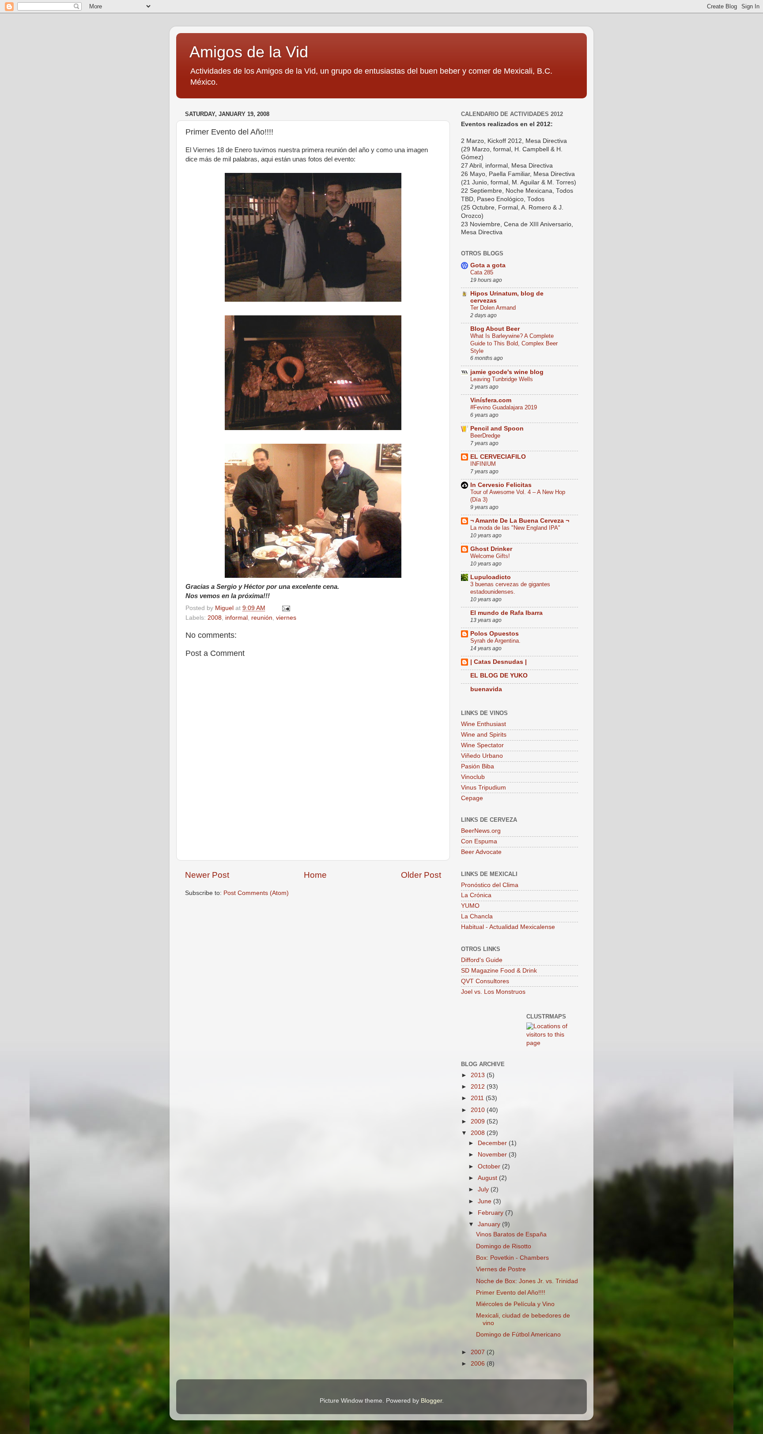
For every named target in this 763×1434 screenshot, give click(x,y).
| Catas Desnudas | (498, 662)
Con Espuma (479, 841)
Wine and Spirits (483, 734)
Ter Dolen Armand (493, 307)
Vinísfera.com (490, 400)
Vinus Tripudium (483, 787)
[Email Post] (285, 608)
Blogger (431, 1400)
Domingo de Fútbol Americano (518, 1334)
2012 (479, 1086)
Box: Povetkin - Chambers (512, 1257)
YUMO (470, 905)
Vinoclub (473, 777)
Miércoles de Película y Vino (515, 1304)
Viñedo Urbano (482, 756)
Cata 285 (481, 272)
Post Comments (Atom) (256, 893)
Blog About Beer (495, 329)
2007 (479, 1352)
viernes (286, 617)
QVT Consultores (485, 981)
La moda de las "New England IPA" (515, 527)
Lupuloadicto (490, 577)
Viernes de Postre (501, 1269)
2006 (479, 1363)
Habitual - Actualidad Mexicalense (508, 927)
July (484, 1189)
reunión (261, 617)
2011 (478, 1098)
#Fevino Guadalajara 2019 (503, 407)
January (490, 1224)
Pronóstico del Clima (489, 885)
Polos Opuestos (494, 633)
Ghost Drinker (491, 549)
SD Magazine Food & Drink (499, 970)
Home (315, 875)
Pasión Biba (477, 766)
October (490, 1166)
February (491, 1212)
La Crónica (476, 895)
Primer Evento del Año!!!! (510, 1292)
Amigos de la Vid (248, 52)
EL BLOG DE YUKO (499, 675)
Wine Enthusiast (483, 724)
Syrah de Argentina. (495, 640)
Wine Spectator (482, 745)
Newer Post (207, 875)
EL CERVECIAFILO (498, 456)
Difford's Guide (481, 960)
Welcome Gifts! (490, 556)
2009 (479, 1121)
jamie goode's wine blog (507, 372)
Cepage (472, 798)
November (493, 1154)
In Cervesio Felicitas (501, 485)
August (488, 1178)
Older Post (421, 875)
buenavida (486, 689)
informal (236, 617)
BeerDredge (485, 435)
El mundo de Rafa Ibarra (506, 613)
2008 (215, 617)
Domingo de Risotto (503, 1246)
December (493, 1143)
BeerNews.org (481, 830)
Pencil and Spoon (497, 428)
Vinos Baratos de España (511, 1234)
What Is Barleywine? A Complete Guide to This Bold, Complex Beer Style (514, 343)
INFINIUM (483, 464)
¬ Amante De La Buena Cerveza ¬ (519, 520)
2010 (479, 1110)
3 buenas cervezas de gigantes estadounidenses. (510, 588)
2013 (479, 1075)
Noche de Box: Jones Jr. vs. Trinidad (527, 1281)
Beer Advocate (481, 852)
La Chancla (477, 916)
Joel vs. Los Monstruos (493, 991)
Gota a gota (488, 265)
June (485, 1201)
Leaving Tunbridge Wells (501, 379)
